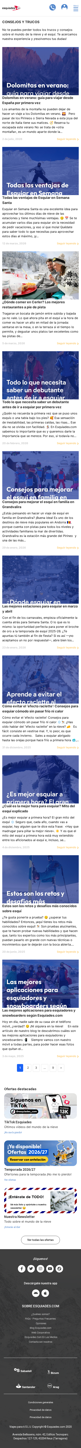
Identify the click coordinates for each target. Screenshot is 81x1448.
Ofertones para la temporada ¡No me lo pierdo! (37, 1174)
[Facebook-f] (21, 1268)
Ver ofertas (10, 1179)
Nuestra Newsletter (19, 1217)
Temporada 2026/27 (19, 1169)
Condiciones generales (40, 1402)
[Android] (36, 1293)
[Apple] (45, 1293)
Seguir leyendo (66, 139)
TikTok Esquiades (18, 1122)
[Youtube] (50, 1268)
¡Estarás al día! (12, 1227)
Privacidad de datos (40, 1409)
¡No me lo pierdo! (13, 1132)
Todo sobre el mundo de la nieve (27, 1221)
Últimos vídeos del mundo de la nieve (31, 1127)
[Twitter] (31, 1268)
